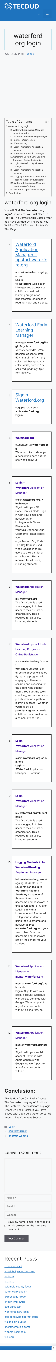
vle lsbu (9, 1336)
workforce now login (16, 1311)
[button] (39, 13)
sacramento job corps (17, 1326)
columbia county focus (18, 1286)
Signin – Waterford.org (25, 140)
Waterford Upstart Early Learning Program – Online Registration (29, 158)
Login (12, 1126)
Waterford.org (20, 143)
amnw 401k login (14, 1301)
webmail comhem (15, 1331)
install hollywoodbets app (19, 1271)
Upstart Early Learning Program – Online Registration (30, 649)
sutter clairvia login (15, 1291)
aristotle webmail (19, 1135)
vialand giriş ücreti (15, 1321)
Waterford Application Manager (29, 153)
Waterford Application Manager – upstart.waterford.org (29, 131)
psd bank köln (12, 1306)
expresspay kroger (15, 1296)
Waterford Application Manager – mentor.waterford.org (30, 184)
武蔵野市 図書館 (18, 1131)
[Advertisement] (28, 89)
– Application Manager (29, 488)
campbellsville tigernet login (21, 1316)
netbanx (9, 1276)
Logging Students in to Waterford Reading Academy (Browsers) (30, 178)
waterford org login (18, 126)
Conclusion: (15, 193)
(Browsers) (30, 867)
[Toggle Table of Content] (45, 121)
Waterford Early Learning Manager (30, 136)
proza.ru (9, 1281)
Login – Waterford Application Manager (28, 148)
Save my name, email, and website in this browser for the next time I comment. (29, 1225)
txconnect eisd (13, 1266)
